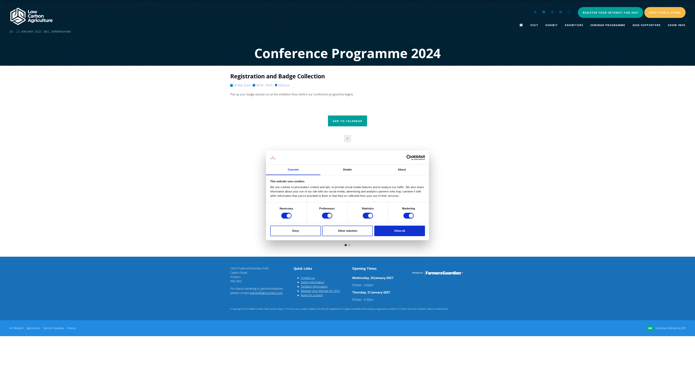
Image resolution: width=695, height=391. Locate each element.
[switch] (327, 216)
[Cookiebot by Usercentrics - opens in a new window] (409, 157)
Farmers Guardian (53, 328)
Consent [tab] (293, 169)
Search (569, 12)
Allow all (399, 230)
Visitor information (312, 282)
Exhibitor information (314, 287)
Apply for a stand (312, 295)
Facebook (544, 12)
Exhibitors (574, 25)
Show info (677, 25)
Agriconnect (33, 328)
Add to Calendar (347, 121)
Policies (71, 328)
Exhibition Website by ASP (671, 328)
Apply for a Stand (665, 12)
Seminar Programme (607, 25)
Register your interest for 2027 (611, 12)
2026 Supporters (646, 25)
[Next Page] (347, 138)
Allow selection (347, 230)
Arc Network (16, 328)
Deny (295, 230)
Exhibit (552, 25)
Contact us (308, 278)
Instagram (552, 12)
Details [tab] (347, 169)
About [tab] (402, 169)
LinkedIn (561, 12)
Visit (534, 25)
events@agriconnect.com (266, 293)
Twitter (535, 12)
